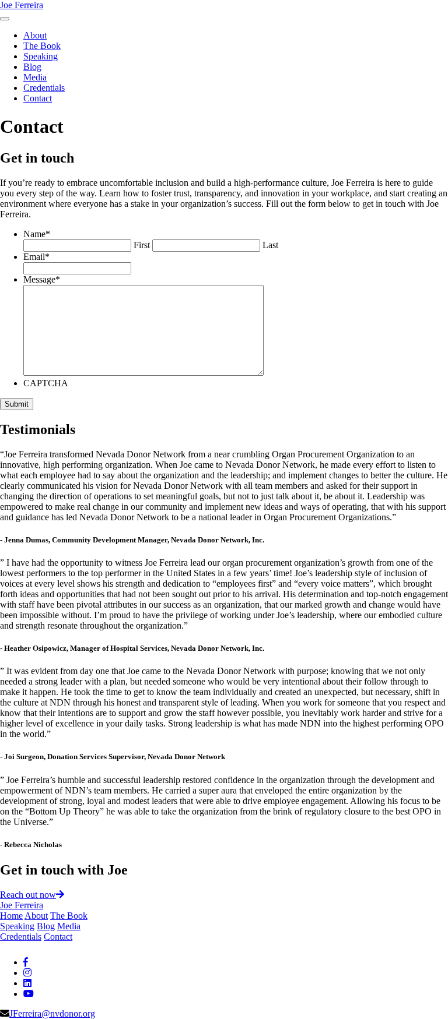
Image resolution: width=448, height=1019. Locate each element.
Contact (37, 98)
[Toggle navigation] (4, 18)
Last (270, 245)
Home (11, 916)
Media (35, 77)
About (35, 35)
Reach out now (28, 895)
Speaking (40, 56)
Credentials (44, 88)
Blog (32, 67)
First (142, 245)
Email (36, 257)
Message (41, 279)
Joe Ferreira (21, 5)
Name (36, 234)
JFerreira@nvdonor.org (52, 1013)
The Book (42, 46)
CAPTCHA (45, 383)
